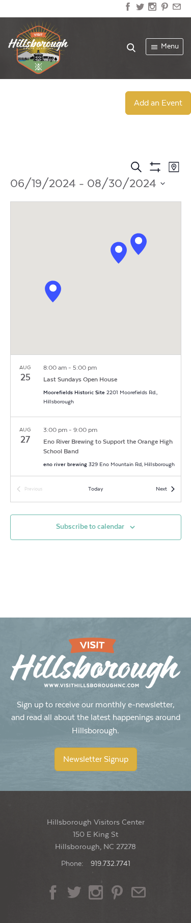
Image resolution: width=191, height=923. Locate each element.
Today (95, 489)
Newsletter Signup (95, 759)
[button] (53, 291)
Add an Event (158, 103)
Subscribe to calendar (90, 527)
